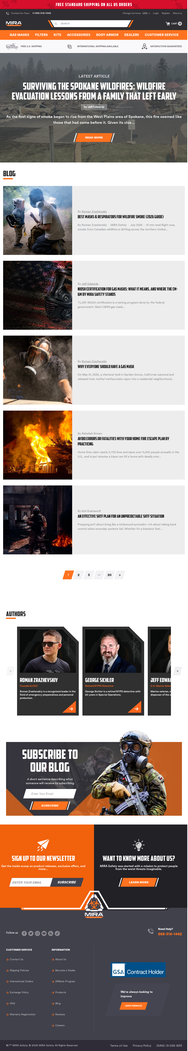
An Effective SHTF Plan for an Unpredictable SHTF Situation (121, 516)
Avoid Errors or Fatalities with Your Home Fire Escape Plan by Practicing (123, 441)
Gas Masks (19, 34)
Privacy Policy (142, 1045)
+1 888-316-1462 (41, 13)
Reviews (60, 1014)
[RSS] (50, 933)
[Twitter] (30, 933)
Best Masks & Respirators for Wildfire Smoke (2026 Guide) (121, 216)
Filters (41, 34)
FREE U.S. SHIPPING (31, 46)
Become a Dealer (65, 970)
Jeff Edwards (96, 107)
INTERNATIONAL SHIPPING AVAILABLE (97, 46)
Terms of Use (119, 1045)
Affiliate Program (65, 981)
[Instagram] (37, 933)
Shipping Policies (19, 970)
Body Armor (107, 34)
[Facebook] (24, 933)
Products (60, 992)
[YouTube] (44, 933)
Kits (57, 34)
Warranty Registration (22, 1014)
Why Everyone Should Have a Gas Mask (106, 366)
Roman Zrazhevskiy (94, 211)
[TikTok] (57, 933)
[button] (174, 24)
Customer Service (162, 34)
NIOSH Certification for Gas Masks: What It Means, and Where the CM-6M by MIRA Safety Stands (128, 291)
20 (109, 575)
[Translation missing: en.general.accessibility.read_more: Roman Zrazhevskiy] (69, 707)
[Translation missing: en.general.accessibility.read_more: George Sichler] (134, 707)
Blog (58, 1003)
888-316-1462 (170, 934)
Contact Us (16, 959)
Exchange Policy (19, 992)
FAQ (12, 1003)
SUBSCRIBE (50, 805)
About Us (60, 959)
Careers (60, 1025)
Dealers (131, 34)
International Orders (21, 981)
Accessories (78, 34)
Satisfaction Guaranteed (166, 46)
